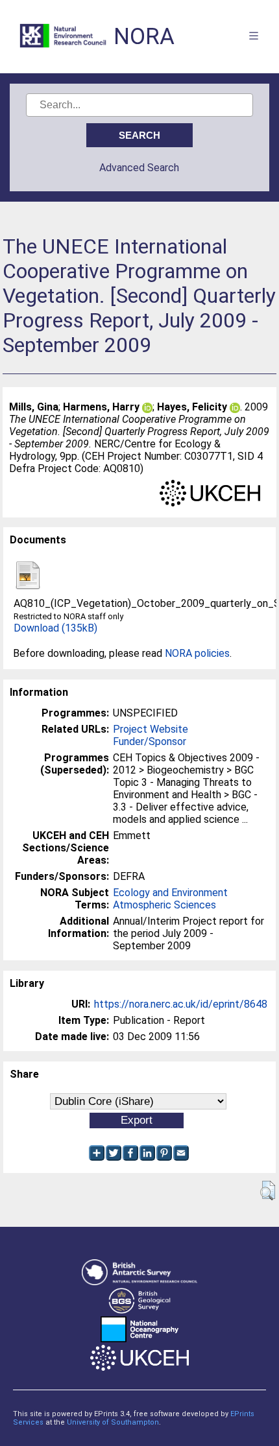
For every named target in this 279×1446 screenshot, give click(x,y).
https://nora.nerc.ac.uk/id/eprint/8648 (180, 1004)
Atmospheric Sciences (164, 905)
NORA (144, 36)
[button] (267, 1190)
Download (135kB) (55, 628)
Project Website (150, 729)
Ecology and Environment (170, 892)
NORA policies (197, 653)
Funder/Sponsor (149, 741)
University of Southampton (113, 1422)
